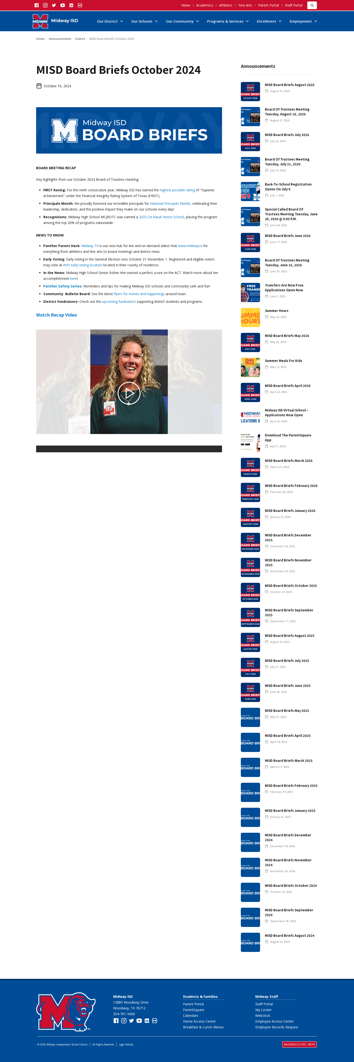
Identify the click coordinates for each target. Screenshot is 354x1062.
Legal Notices (126, 1044)
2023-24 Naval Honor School (161, 217)
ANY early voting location (82, 265)
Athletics (225, 5)
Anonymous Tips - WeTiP (299, 1044)
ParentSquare (193, 1009)
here (73, 278)
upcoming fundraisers (119, 301)
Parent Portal (268, 5)
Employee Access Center (274, 1021)
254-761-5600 (124, 1014)
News (185, 5)
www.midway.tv (190, 245)
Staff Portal (293, 5)
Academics (204, 5)
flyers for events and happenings (139, 294)
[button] (110, 21)
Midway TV (89, 245)
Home (40, 39)
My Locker (263, 1009)
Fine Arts (245, 5)
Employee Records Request (276, 1027)
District (80, 39)
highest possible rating (177, 190)
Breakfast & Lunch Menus (203, 1027)
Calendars (190, 1015)
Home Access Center (199, 1021)
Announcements (60, 39)
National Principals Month (170, 203)
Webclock (262, 1015)
